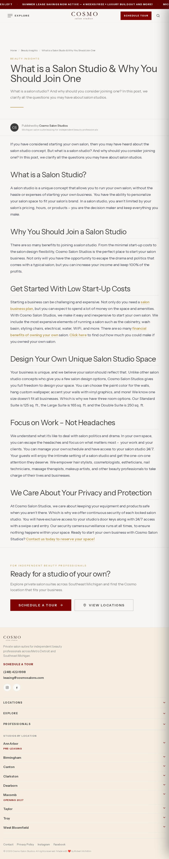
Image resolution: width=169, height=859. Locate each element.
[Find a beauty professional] (158, 16)
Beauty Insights (29, 50)
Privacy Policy (25, 844)
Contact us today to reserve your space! (60, 539)
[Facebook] (17, 687)
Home (13, 50)
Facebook (60, 844)
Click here (78, 335)
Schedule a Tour (38, 605)
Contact (8, 844)
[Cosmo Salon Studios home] (84, 15)
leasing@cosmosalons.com (23, 678)
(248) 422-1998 (14, 672)
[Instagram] (7, 687)
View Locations (107, 605)
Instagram (44, 844)
